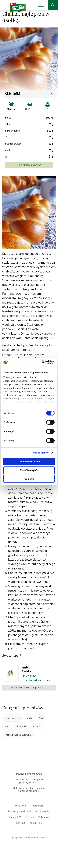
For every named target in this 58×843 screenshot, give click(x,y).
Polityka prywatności (19, 811)
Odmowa (29, 479)
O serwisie (20, 805)
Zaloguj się (36, 823)
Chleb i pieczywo (13, 718)
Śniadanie (21, 726)
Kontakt (20, 823)
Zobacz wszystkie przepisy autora (29, 687)
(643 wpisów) (29, 675)
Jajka (29, 718)
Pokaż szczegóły (40, 452)
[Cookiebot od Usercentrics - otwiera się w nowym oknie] (42, 362)
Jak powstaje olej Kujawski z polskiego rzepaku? (29, 781)
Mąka (41, 718)
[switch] (50, 422)
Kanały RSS (15, 817)
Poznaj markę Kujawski (29, 773)
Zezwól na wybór (29, 470)
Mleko (7, 726)
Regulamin (37, 805)
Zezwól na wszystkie (29, 461)
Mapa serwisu (42, 811)
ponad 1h (37, 726)
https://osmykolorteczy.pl (36, 680)
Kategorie (43, 817)
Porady (30, 817)
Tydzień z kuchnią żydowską (18, 735)
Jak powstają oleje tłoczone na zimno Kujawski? (29, 789)
